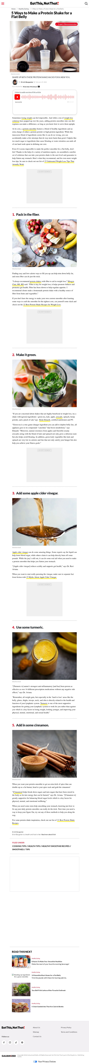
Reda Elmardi (44, 419)
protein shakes (35, 281)
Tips (28, 849)
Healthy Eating (24, 9)
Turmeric (43, 703)
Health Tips (34, 846)
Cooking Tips (19, 846)
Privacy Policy (66, 1027)
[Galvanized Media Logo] (9, 1056)
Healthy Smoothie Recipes (55, 846)
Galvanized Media (33, 1055)
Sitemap (36, 1032)
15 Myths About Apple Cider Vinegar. (41, 577)
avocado (59, 416)
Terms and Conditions (69, 1032)
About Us (36, 1027)
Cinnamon (18, 792)
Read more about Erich (48, 834)
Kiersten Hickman (30, 87)
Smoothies (18, 849)
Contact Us (37, 1036)
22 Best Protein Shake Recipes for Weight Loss (42, 304)
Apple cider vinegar (20, 552)
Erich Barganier (27, 82)
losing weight (26, 117)
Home (13, 9)
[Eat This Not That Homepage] (44, 3)
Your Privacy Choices (47, 1061)
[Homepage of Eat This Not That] (13, 1028)
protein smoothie (29, 128)
